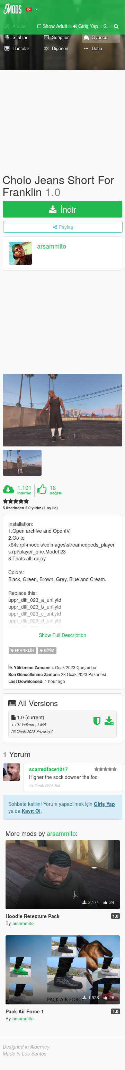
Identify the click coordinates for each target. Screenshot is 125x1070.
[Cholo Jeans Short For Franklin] (62, 410)
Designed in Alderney (26, 1046)
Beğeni (56, 493)
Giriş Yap (104, 803)
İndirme (24, 493)
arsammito (51, 246)
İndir (67, 209)
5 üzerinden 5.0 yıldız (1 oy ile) (30, 508)
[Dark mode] (105, 26)
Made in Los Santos (24, 1053)
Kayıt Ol (31, 810)
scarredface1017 (48, 768)
